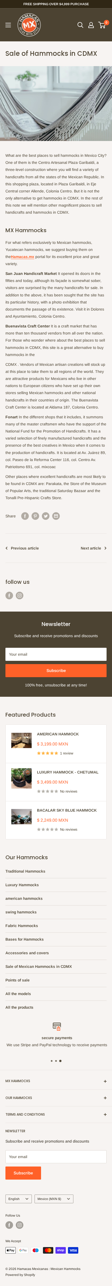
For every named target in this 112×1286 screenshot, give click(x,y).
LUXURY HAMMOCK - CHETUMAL (67, 772)
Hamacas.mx (22, 256)
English (14, 1199)
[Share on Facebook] (25, 516)
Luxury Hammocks (22, 885)
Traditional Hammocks (25, 871)
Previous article (25, 548)
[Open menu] (8, 25)
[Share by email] (56, 516)
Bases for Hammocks (24, 939)
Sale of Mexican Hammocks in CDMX (38, 966)
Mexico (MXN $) (49, 1199)
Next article (91, 548)
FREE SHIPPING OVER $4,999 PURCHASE (56, 4)
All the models (18, 994)
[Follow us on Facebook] (9, 595)
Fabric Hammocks (21, 925)
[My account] (91, 25)
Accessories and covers (27, 953)
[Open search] (80, 25)
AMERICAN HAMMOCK (58, 734)
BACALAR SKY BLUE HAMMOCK (67, 810)
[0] (102, 25)
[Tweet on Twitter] (45, 516)
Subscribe (56, 670)
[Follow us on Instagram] (19, 595)
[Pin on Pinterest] (35, 516)
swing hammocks (21, 912)
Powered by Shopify (20, 1275)
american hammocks (24, 898)
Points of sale (17, 980)
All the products (19, 1007)
